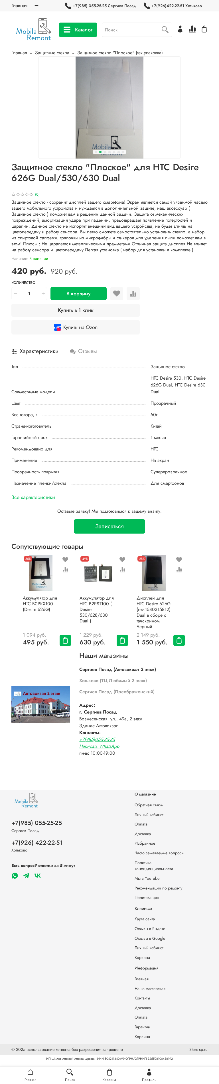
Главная (19, 5)
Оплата (141, 824)
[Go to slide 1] (96, 152)
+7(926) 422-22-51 (36, 842)
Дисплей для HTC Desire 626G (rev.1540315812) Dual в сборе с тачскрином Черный (154, 612)
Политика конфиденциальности (154, 866)
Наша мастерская (150, 988)
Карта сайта (145, 919)
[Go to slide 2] (100, 152)
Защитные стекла (52, 52)
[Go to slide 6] (118, 152)
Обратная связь (149, 805)
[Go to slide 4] (109, 152)
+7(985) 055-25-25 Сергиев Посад (104, 6)
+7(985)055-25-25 (97, 739)
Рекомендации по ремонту (158, 888)
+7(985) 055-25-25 (36, 823)
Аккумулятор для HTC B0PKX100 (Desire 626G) (40, 604)
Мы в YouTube (147, 878)
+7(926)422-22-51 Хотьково (176, 6)
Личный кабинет (149, 814)
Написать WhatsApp (99, 746)
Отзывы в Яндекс (150, 928)
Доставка (143, 834)
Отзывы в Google (150, 938)
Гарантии (142, 1027)
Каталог (83, 29)
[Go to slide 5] (114, 152)
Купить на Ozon (80, 327)
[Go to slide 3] (105, 152)
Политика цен (147, 897)
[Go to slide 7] (123, 152)
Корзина (142, 957)
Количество (23, 282)
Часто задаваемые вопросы (159, 853)
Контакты (142, 998)
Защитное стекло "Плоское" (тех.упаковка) (120, 52)
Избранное (145, 843)
